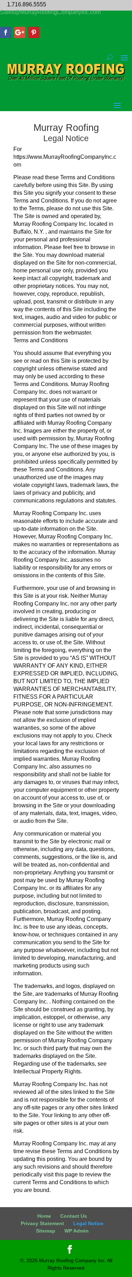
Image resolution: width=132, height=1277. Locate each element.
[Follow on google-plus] (19, 32)
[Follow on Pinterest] (33, 32)
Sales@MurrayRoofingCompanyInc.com (50, 12)
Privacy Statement (42, 1223)
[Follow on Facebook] (5, 32)
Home (44, 1216)
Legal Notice (88, 1223)
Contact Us (73, 1216)
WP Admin (76, 1231)
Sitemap (45, 1231)
